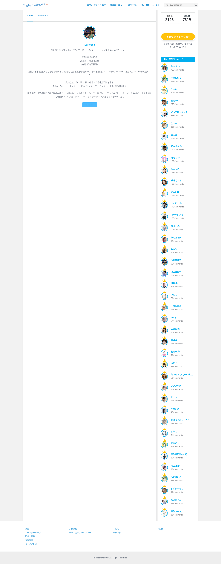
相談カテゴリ (116, 5)
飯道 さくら (176, 180)
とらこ (174, 431)
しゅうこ (175, 169)
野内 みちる (176, 146)
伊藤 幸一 (175, 283)
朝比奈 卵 (175, 351)
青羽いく (175, 443)
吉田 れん (175, 226)
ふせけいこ (176, 477)
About (30, 15)
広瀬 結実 (175, 329)
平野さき (175, 408)
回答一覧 (132, 5)
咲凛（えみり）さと (180, 420)
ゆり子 (174, 363)
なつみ (174, 123)
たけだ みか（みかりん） (182, 374)
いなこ (174, 294)
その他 (160, 529)
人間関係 (73, 529)
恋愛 (27, 529)
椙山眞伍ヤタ (177, 272)
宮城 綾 (174, 340)
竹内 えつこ (176, 66)
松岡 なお (175, 157)
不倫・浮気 (30, 536)
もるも (174, 249)
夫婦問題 (29, 540)
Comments (42, 15)
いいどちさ (176, 386)
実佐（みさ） (177, 511)
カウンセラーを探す (96, 5)
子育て (116, 529)
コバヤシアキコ (178, 214)
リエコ (174, 397)
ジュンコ (175, 192)
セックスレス (31, 544)
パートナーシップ (33, 532)
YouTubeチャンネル (150, 5)
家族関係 (117, 532)
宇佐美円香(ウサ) (179, 454)
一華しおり (176, 78)
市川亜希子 (176, 260)
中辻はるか (176, 237)
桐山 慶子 (175, 465)
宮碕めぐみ (176, 500)
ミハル (174, 89)
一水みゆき (176, 306)
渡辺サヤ (175, 100)
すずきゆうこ (177, 488)
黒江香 (174, 135)
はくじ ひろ (176, 203)
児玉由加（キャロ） (180, 112)
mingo (174, 317)
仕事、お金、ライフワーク (81, 532)
